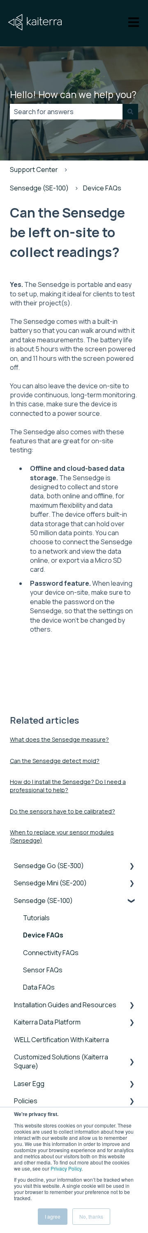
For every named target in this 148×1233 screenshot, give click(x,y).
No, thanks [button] (91, 1216)
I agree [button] (52, 1216)
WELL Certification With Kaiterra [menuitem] (61, 1039)
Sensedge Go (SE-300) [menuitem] (49, 865)
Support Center (34, 169)
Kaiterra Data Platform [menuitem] (47, 1022)
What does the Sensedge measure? (59, 739)
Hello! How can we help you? (73, 94)
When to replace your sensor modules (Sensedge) (62, 836)
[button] (131, 866)
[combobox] (66, 111)
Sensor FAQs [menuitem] (42, 969)
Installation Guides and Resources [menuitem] (65, 1004)
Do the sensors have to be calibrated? (62, 811)
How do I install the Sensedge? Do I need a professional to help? (68, 786)
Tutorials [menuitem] (36, 917)
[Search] (130, 111)
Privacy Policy (66, 1168)
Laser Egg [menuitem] (29, 1083)
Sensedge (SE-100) (39, 188)
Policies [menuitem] (25, 1100)
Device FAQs (102, 188)
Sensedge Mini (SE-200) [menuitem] (50, 882)
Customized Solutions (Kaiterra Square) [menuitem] (61, 1061)
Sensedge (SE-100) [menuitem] (43, 900)
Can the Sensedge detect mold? (54, 761)
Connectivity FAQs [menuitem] (51, 952)
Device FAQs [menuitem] (43, 935)
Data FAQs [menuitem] (39, 987)
